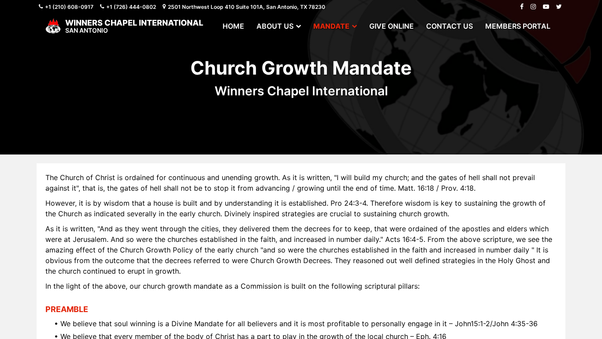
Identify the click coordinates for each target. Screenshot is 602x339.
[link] (233, 26)
